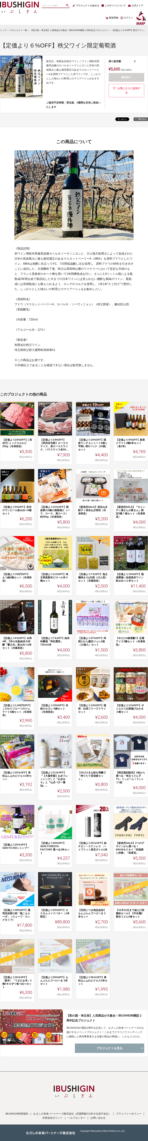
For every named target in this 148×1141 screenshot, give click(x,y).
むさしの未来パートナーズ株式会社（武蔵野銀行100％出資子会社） (72, 1113)
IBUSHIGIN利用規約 (16, 1113)
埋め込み (142, 119)
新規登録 (113, 17)
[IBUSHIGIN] (19, 3)
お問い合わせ (98, 1117)
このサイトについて (115, 5)
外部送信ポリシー (52, 1117)
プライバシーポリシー (128, 1113)
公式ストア (137, 5)
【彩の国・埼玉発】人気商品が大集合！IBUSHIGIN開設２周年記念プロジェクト (104, 1018)
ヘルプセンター (76, 1117)
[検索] (68, 5)
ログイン (128, 17)
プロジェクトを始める (87, 5)
